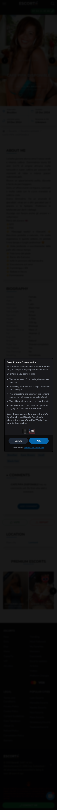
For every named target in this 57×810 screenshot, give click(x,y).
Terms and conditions (34, 447)
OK (39, 440)
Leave (18, 440)
